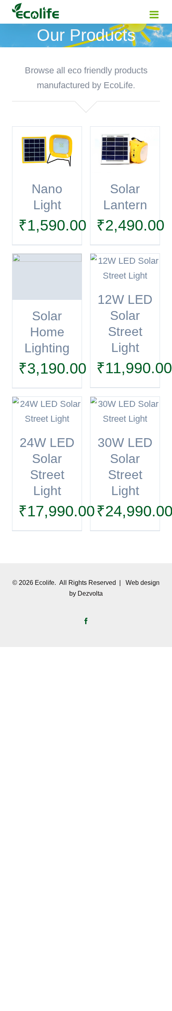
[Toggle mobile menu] (155, 14)
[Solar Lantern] (125, 150)
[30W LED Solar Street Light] (125, 412)
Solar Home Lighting (47, 332)
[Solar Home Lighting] (47, 277)
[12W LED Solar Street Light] (125, 268)
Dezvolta (90, 593)
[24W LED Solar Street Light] (47, 412)
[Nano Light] (47, 150)
